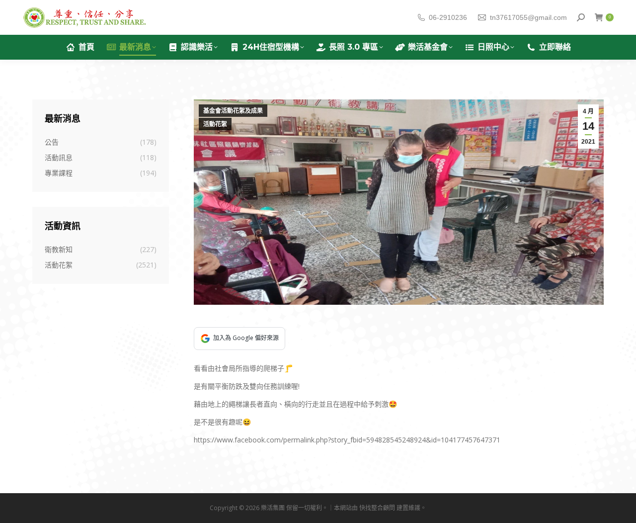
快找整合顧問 (377, 508)
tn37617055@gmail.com (528, 17)
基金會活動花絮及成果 (233, 110)
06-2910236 (448, 17)
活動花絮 (215, 124)
